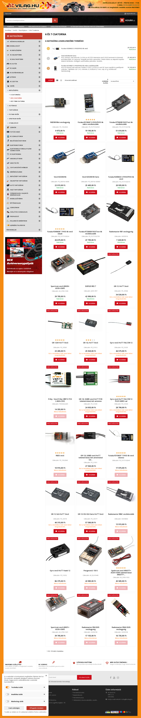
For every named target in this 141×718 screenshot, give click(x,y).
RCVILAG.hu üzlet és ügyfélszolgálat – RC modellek (52, 704)
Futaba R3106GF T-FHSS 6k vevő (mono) (121, 456)
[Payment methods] (120, 712)
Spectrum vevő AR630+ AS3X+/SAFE (60, 287)
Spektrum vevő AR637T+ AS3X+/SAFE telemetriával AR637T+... (121, 572)
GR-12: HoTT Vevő (121, 286)
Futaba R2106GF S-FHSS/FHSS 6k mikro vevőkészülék (79, 66)
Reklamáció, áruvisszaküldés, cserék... (85, 700)
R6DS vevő (60, 455)
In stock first (123, 81)
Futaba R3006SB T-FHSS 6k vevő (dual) (60, 232)
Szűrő (50, 80)
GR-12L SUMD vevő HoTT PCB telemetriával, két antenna (90, 400)
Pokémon (10, 27)
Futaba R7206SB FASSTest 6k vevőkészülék (90, 232)
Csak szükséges (14, 708)
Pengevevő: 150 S (91, 570)
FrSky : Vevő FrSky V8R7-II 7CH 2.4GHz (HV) (60, 400)
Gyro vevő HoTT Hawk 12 (60, 570)
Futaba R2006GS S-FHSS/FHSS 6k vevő (74, 48)
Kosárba (60, 137)
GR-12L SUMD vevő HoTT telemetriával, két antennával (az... (91, 457)
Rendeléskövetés (78, 692)
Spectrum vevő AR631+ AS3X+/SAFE (60, 628)
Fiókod (75, 689)
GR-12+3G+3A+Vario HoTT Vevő (90, 514)
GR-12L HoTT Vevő (90, 343)
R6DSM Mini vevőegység (60, 122)
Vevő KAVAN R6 (60, 177)
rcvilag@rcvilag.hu (131, 5)
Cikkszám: (55, 127)
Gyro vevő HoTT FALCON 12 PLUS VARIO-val (121, 400)
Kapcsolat (8, 13)
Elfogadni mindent (36, 708)
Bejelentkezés (77, 695)
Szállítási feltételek (58, 27)
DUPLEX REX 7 (90, 286)
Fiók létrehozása (78, 698)
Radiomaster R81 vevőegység (121, 231)
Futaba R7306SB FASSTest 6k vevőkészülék (121, 123)
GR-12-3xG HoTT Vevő (60, 514)
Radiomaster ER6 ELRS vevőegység (90, 628)
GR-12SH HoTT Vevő (60, 343)
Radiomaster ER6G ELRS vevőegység (121, 628)
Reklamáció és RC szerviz (37, 27)
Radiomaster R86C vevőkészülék (121, 514)
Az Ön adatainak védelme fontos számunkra (87, 27)
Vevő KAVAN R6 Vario (68, 56)
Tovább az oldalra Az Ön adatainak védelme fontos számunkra (25, 712)
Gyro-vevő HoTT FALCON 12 (121, 343)
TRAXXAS (21, 27)
